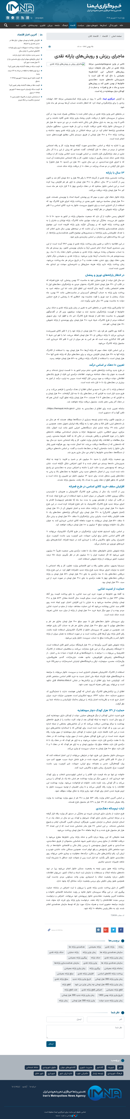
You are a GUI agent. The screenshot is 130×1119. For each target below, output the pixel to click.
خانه (121, 25)
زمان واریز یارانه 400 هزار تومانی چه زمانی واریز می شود (99, 984)
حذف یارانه (95, 958)
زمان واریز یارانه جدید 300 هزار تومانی (78, 995)
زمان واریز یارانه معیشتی (74, 968)
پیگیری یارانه (95, 968)
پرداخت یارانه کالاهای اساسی (110, 973)
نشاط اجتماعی (32, 1067)
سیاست (81, 25)
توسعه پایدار (98, 1073)
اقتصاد (72, 25)
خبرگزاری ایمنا (109, 99)
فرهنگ (65, 25)
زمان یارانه (63, 1000)
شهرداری (51, 1073)
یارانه (120, 947)
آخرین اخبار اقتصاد (27, 35)
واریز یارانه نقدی (90, 963)
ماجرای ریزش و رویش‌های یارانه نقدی (89, 56)
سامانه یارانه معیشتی (113, 968)
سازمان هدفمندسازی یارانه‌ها (66, 963)
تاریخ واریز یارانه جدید (81, 979)
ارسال (51, 1044)
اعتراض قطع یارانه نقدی (92, 990)
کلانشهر (100, 1067)
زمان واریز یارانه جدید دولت (111, 1000)
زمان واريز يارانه (89, 952)
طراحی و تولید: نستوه (64, 1115)
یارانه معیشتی (95, 947)
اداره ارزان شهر (65, 1073)
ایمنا (95, 7)
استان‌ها (103, 25)
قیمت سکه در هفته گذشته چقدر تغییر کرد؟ (24, 66)
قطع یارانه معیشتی (114, 990)
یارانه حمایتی (73, 952)
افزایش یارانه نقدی (86, 973)
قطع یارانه (66, 984)
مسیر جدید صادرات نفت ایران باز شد (26, 55)
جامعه (57, 25)
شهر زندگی (113, 25)
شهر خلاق (39, 1073)
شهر (120, 1067)
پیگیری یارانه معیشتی (77, 958)
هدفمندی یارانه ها (77, 947)
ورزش (50, 25)
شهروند (111, 1067)
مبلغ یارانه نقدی (61, 979)
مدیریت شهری (86, 1067)
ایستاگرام (18, 18)
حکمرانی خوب (82, 1073)
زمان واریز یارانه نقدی (113, 958)
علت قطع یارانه (70, 990)
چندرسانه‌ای (33, 25)
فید (22, 18)
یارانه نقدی (109, 947)
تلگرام (13, 18)
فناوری (42, 25)
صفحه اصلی (116, 36)
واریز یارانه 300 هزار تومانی (83, 1000)
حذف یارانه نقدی (56, 952)
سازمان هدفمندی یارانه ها (111, 952)
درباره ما (33, 1086)
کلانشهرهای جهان (67, 1067)
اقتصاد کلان (93, 36)
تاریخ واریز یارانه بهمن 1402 (111, 995)
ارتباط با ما (16, 1086)
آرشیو (27, 18)
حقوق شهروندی (49, 1067)
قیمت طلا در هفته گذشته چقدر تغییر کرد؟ (24, 85)
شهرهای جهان (92, 25)
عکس (23, 25)
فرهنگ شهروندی (114, 1073)
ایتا (8, 18)
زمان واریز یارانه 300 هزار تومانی (109, 979)
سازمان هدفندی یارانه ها (112, 963)
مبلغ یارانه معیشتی (65, 973)
